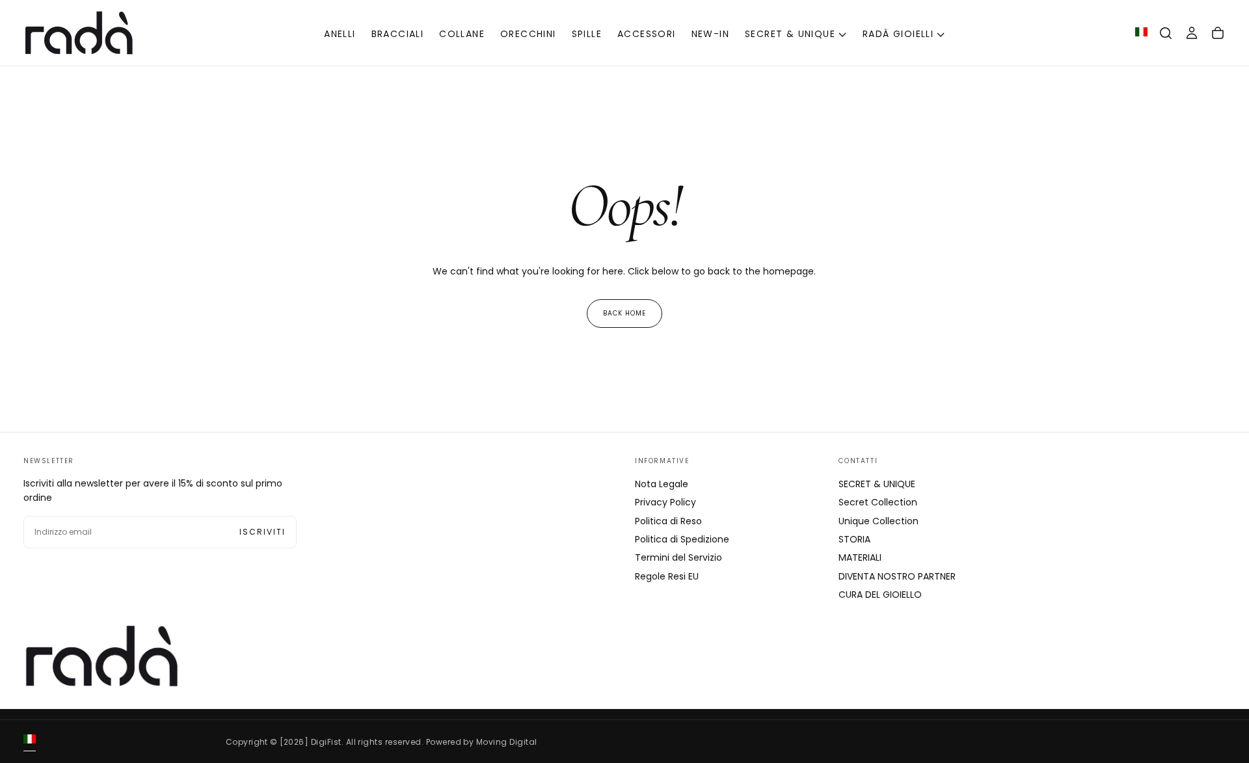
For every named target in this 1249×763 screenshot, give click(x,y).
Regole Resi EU (667, 576)
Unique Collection (879, 521)
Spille (587, 33)
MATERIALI (860, 557)
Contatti (858, 461)
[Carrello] (1218, 33)
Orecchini (528, 33)
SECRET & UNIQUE (790, 33)
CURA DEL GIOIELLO (880, 594)
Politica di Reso (668, 521)
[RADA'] (101, 656)
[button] (1166, 33)
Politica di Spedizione (682, 539)
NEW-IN (710, 33)
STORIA (854, 539)
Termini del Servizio (678, 557)
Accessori (646, 33)
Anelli (339, 33)
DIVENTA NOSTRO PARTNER (897, 576)
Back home (624, 313)
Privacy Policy (665, 502)
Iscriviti (262, 531)
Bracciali (397, 33)
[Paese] (1141, 33)
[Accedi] (1192, 33)
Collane (462, 33)
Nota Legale (661, 483)
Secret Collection (878, 502)
